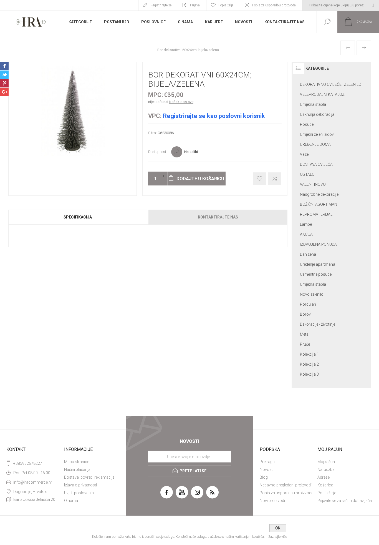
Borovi (306, 314)
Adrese (323, 477)
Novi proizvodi (272, 500)
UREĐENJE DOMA (315, 144)
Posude (307, 124)
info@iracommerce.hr (32, 482)
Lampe (306, 224)
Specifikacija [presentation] (78, 217)
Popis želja (326, 493)
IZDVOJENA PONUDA (318, 244)
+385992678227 (27, 463)
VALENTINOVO (313, 184)
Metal (304, 334)
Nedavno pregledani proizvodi (286, 485)
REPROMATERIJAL (316, 214)
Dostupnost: (157, 152)
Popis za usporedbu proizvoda (274, 5)
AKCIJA (306, 234)
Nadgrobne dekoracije (319, 194)
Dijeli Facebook (4, 66)
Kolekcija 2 (309, 364)
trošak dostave (181, 102)
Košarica (325, 485)
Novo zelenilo (312, 294)
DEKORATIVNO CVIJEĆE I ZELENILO (330, 84)
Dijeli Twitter (4, 75)
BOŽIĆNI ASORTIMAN (318, 204)
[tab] (78, 217)
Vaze (304, 154)
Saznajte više (277, 537)
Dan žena (308, 254)
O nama (71, 500)
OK (277, 528)
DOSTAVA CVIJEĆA (316, 164)
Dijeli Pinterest (4, 83)
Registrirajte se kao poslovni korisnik (214, 115)
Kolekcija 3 (309, 374)
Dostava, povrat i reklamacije (89, 477)
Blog (264, 477)
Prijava (195, 5)
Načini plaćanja (77, 469)
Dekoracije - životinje (317, 324)
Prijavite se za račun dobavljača (344, 500)
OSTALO (307, 174)
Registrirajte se (160, 5)
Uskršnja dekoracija (317, 114)
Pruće (305, 344)
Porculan (308, 304)
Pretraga (267, 461)
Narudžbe (325, 469)
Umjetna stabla (313, 104)
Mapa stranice (76, 461)
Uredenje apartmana (317, 264)
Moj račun (326, 461)
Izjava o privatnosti (80, 485)
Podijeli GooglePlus (4, 92)
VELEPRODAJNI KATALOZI (322, 94)
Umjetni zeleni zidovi (317, 134)
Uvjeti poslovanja (79, 493)
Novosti (267, 469)
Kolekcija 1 (309, 354)
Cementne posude (316, 274)
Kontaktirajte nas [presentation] (218, 217)
